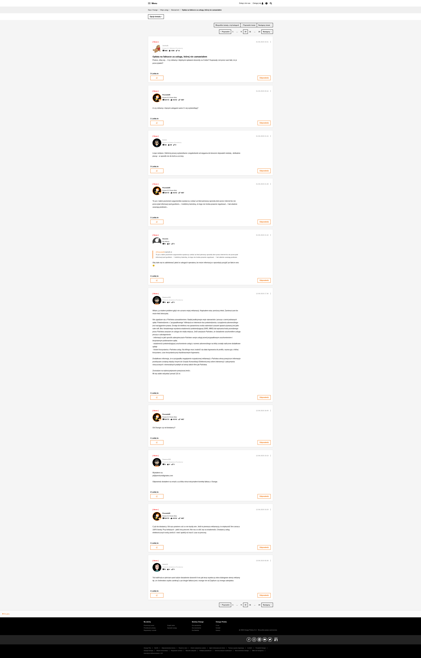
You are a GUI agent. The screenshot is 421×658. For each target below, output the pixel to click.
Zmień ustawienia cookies (198, 648)
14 (259, 32)
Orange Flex (147, 648)
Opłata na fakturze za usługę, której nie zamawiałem (180, 56)
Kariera (218, 630)
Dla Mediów (195, 630)
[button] (270, 42)
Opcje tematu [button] (155, 17)
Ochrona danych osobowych (223, 650)
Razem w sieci (183, 648)
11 (250, 32)
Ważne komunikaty (162, 650)
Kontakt (218, 628)
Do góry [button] (7, 614)
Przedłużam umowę (150, 628)
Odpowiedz (264, 78)
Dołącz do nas (244, 3)
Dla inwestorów (196, 628)
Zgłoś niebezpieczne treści (217, 648)
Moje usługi (164, 10)
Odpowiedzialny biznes (169, 648)
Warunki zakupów (191, 650)
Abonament (175, 10)
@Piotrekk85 (160, 252)
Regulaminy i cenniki (150, 630)
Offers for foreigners (258, 650)
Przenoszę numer (149, 625)
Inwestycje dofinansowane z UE (153, 653)
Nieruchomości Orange (242, 650)
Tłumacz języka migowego (236, 648)
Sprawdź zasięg (172, 628)
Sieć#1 (156, 648)
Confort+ (249, 648)
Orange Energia (148, 650)
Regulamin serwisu (176, 650)
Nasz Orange (153, 10)
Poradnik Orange (261, 648)
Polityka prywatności (205, 650)
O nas (217, 625)
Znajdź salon (171, 625)
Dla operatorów (196, 625)
